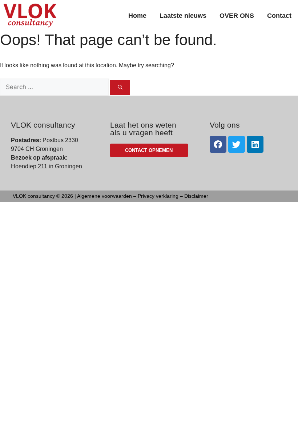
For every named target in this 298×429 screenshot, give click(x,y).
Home (137, 15)
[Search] (120, 87)
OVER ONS (237, 15)
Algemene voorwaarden (104, 196)
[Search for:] (55, 87)
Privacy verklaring (158, 196)
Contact (279, 15)
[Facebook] (218, 144)
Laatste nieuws (183, 15)
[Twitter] (236, 144)
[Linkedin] (255, 144)
